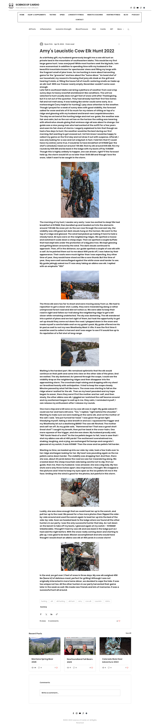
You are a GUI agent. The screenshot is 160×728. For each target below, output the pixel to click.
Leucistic (98, 601)
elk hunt (72, 601)
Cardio (103, 29)
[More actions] (119, 44)
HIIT (111, 29)
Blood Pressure (82, 29)
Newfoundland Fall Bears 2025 (80, 660)
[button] (128, 29)
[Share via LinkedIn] (51, 614)
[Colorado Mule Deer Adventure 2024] (115, 646)
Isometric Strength (63, 29)
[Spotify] (144, 8)
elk (52, 601)
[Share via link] (57, 614)
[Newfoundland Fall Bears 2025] (80, 646)
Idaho (107, 601)
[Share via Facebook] (41, 614)
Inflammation (45, 29)
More (119, 29)
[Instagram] (134, 8)
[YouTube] (137, 8)
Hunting (43, 607)
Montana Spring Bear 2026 (42, 660)
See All (128, 633)
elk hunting (60, 601)
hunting (44, 601)
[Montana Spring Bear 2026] (44, 646)
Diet (94, 29)
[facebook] (131, 8)
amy (80, 601)
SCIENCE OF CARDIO (27, 4)
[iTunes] (141, 8)
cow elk (88, 601)
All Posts (32, 29)
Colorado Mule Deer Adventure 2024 (112, 660)
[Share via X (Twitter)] (46, 614)
